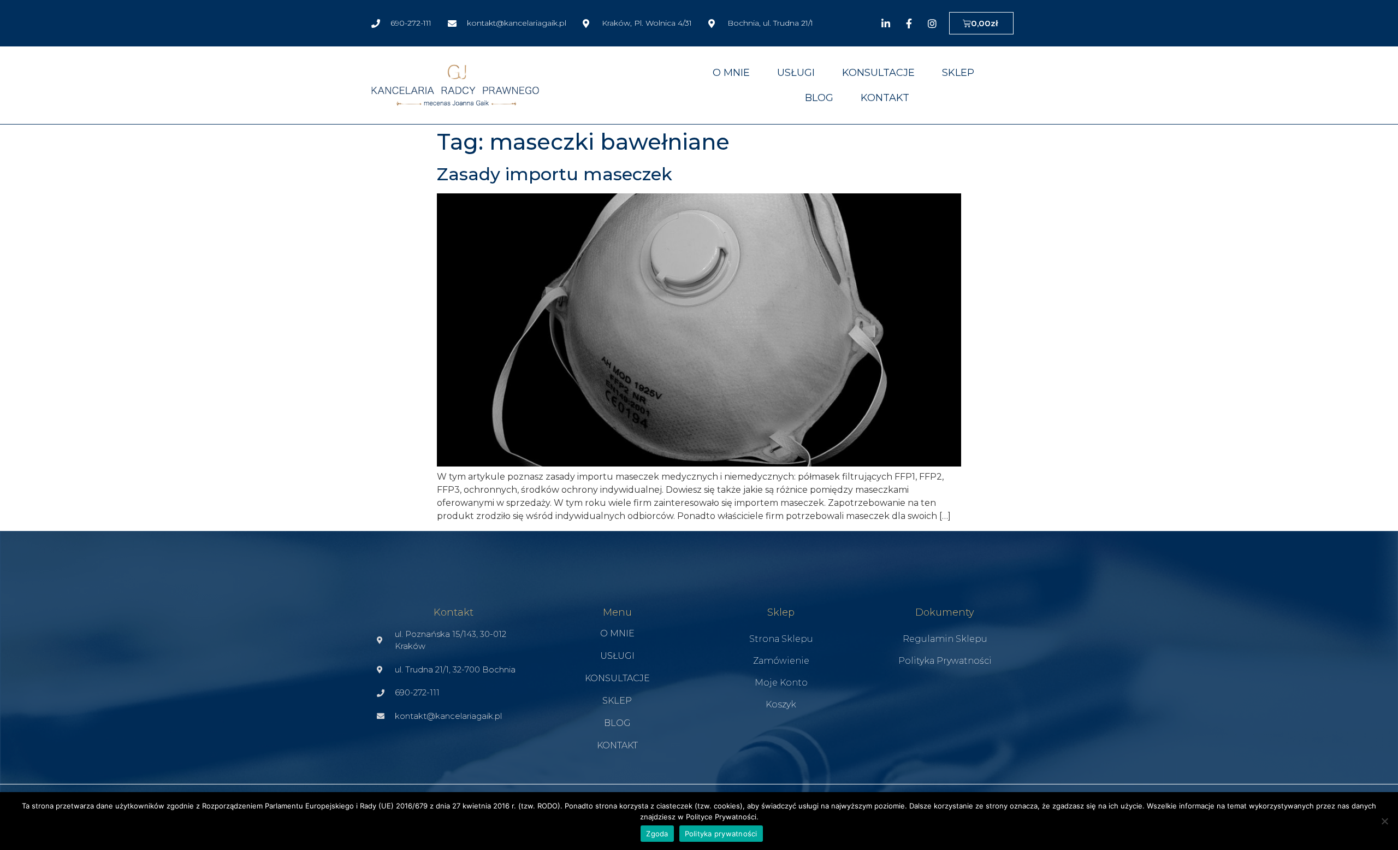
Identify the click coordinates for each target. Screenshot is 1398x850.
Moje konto (781, 682)
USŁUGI (796, 73)
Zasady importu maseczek (554, 174)
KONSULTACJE (878, 73)
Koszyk (781, 704)
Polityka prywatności (945, 661)
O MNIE (731, 73)
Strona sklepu (781, 639)
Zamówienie (781, 661)
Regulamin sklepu (945, 639)
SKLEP (958, 73)
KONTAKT (885, 98)
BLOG (819, 98)
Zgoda (657, 833)
